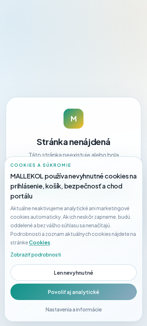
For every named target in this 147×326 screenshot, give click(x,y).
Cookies (39, 242)
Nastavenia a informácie (74, 309)
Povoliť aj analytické (73, 292)
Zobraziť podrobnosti (35, 254)
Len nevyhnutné (73, 272)
